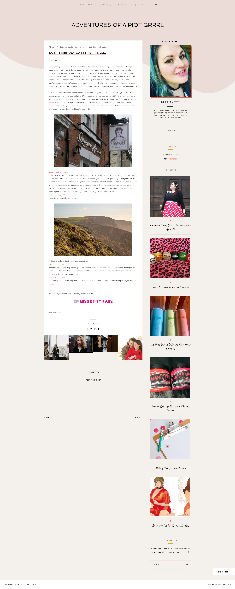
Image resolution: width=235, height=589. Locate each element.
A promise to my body (180, 548)
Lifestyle (104, 47)
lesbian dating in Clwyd (59, 195)
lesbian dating (74, 47)
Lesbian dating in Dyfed (58, 172)
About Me (92, 5)
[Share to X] (91, 329)
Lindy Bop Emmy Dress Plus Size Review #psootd (170, 227)
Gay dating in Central (57, 277)
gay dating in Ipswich (57, 264)
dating (63, 47)
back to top (223, 572)
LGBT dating (93, 47)
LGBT (84, 47)
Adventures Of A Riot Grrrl (117, 25)
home (81, 5)
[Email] (98, 329)
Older (138, 417)
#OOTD (167, 548)
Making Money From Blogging (170, 468)
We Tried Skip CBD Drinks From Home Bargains (170, 347)
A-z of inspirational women (163, 552)
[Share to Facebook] (88, 329)
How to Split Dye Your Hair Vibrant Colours (170, 408)
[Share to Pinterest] (95, 329)
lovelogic (226, 584)
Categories (123, 5)
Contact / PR (107, 5)
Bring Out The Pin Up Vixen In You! (170, 526)
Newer (48, 417)
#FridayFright (157, 548)
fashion (170, 155)
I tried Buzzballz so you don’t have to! (170, 287)
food (170, 159)
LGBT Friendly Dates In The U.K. (77, 52)
